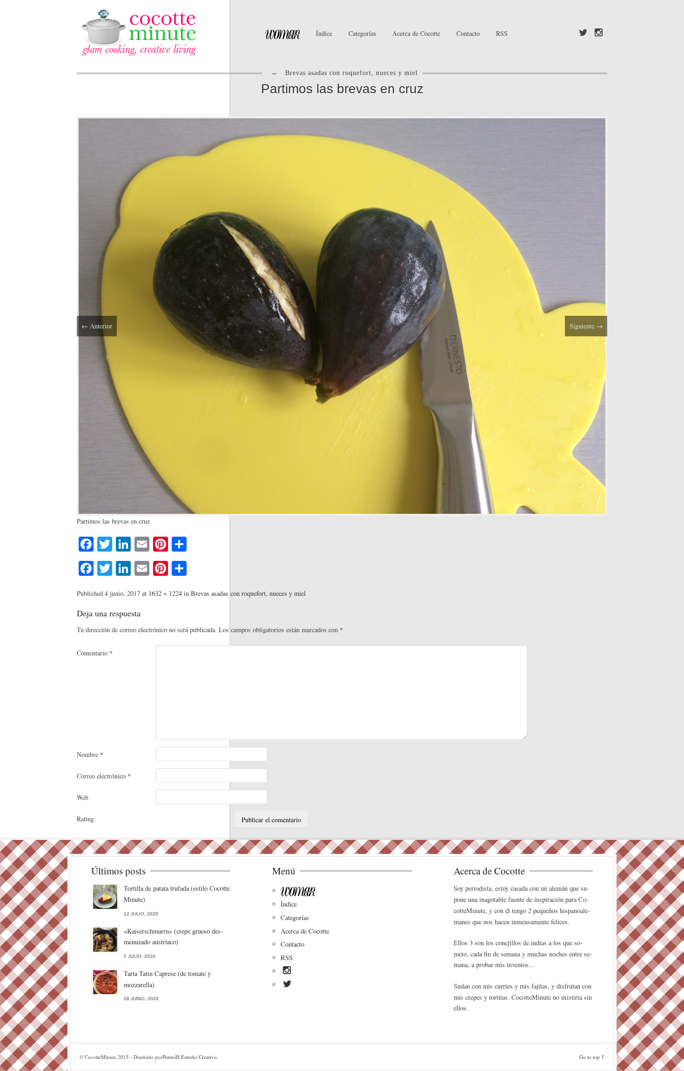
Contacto (468, 33)
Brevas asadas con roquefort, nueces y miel (248, 593)
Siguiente (586, 325)
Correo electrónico (104, 775)
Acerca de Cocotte (416, 33)
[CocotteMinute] (160, 32)
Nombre (90, 754)
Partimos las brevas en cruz (342, 89)
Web (82, 797)
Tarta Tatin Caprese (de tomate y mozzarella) (167, 979)
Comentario (95, 652)
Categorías (362, 33)
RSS (502, 33)
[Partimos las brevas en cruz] (342, 314)
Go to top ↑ (591, 1056)
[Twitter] (583, 33)
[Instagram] (598, 33)
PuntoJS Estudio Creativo (189, 1056)
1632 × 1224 (165, 593)
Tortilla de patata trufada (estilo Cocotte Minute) (177, 894)
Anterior (96, 325)
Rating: (86, 818)
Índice (324, 33)
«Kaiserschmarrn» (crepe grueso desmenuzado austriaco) (173, 937)
